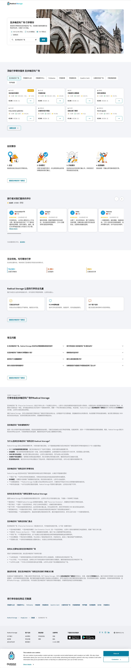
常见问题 (27, 639)
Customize (115, 659)
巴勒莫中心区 (11, 605)
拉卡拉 (99, 605)
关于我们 (9, 636)
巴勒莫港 (37, 605)
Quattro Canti (55, 605)
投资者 (9, 639)
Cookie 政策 (56, 642)
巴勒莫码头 (106, 605)
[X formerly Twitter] (102, 632)
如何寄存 (27, 636)
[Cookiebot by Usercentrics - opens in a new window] (11, 664)
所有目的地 (41, 636)
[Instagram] (105, 632)
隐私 (54, 639)
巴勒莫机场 (45, 605)
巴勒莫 (33, 618)
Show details (27, 664)
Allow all (116, 653)
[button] (36, 40)
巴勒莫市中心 (20, 605)
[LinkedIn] (108, 632)
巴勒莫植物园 (76, 605)
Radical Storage (12, 618)
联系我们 (27, 642)
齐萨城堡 (84, 605)
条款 (54, 636)
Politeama (29, 605)
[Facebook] (99, 632)
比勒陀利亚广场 (66, 605)
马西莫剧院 (92, 605)
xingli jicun (24, 618)
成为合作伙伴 (11, 642)
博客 (39, 639)
